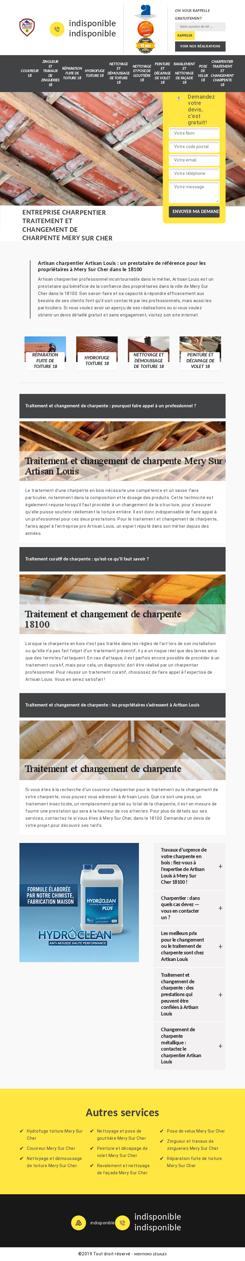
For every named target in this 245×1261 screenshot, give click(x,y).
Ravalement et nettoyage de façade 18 (184, 73)
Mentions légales (150, 1254)
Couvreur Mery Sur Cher (51, 1148)
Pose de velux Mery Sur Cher (196, 1131)
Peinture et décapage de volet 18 (162, 73)
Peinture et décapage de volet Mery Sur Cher (122, 1152)
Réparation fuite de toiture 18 (72, 73)
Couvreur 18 (29, 73)
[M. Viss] (27, 27)
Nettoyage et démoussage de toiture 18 (119, 73)
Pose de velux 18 (203, 74)
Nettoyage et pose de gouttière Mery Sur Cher (121, 1135)
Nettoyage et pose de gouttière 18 (142, 74)
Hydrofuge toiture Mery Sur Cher (55, 1135)
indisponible (92, 24)
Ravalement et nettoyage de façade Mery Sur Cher (123, 1169)
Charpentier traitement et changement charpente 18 (222, 73)
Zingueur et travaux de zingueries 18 (50, 73)
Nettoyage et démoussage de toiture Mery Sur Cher (54, 1162)
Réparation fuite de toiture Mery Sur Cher (194, 1162)
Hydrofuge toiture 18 (94, 73)
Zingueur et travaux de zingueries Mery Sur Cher (192, 1145)
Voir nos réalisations (200, 46)
